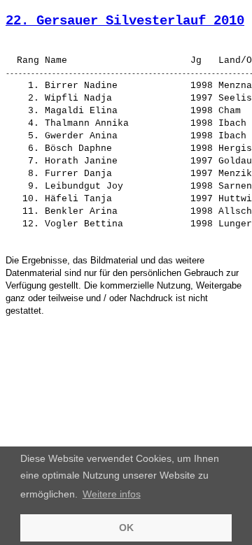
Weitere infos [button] (112, 494)
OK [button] (126, 527)
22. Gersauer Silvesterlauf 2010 (125, 21)
